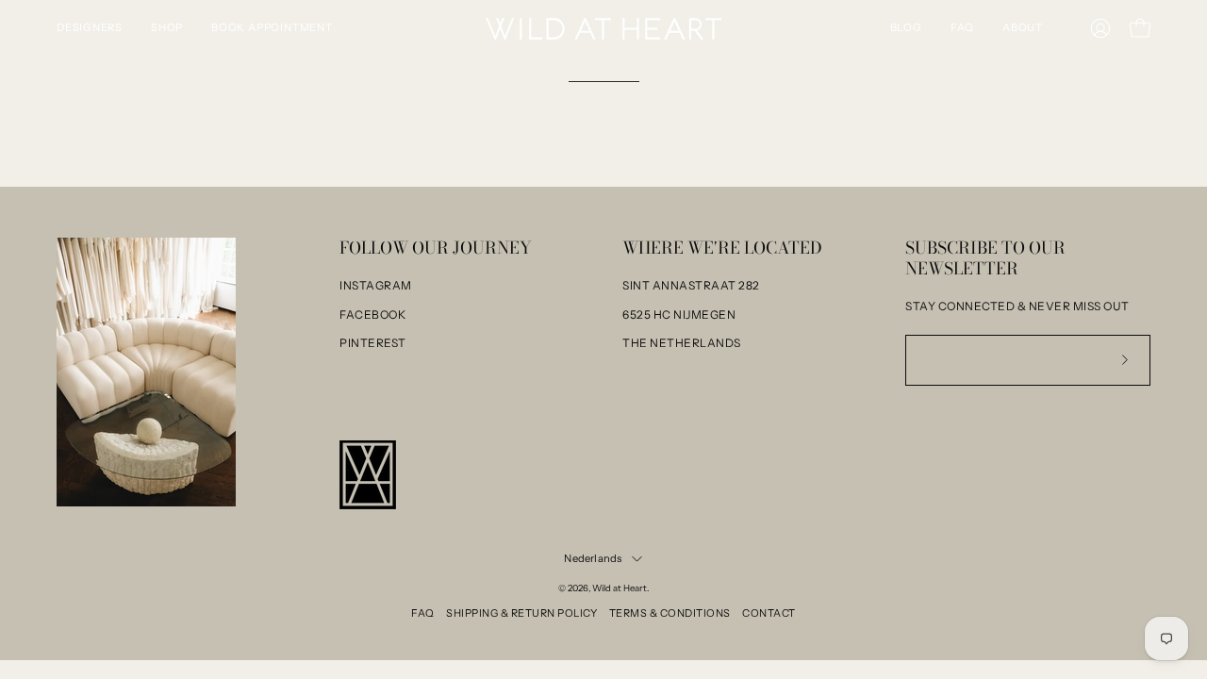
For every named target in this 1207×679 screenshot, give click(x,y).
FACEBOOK (372, 314)
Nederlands (592, 558)
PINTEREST (372, 343)
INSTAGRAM (375, 285)
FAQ (423, 613)
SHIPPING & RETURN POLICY (521, 613)
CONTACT (769, 613)
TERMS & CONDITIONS (670, 613)
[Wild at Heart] (603, 29)
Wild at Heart (619, 588)
